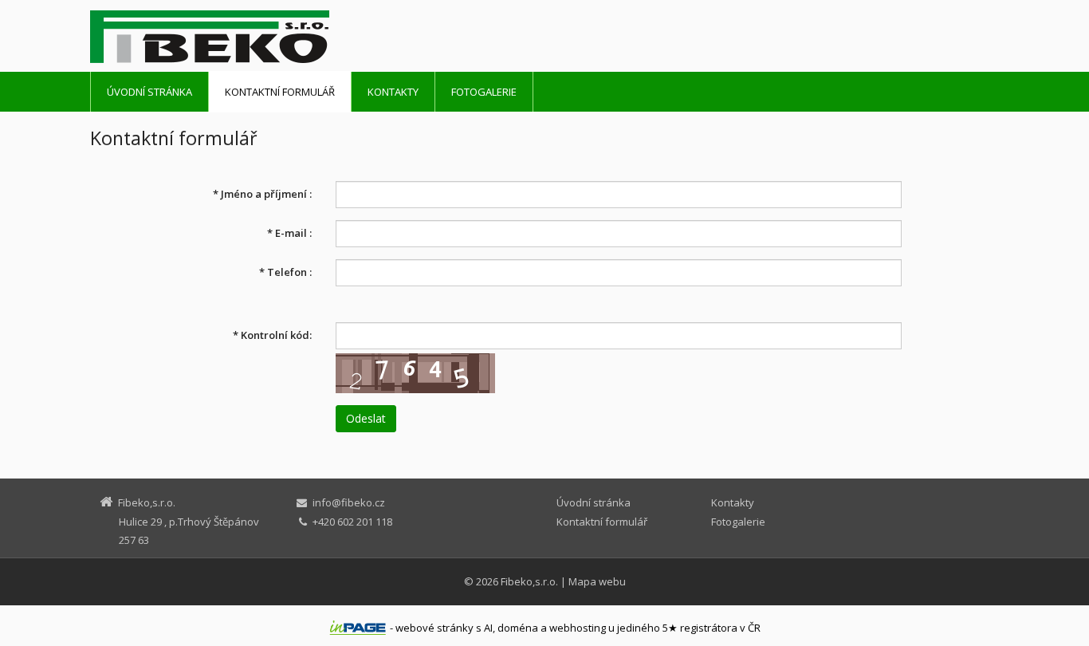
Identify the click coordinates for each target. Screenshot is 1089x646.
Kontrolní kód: (272, 335)
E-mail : (289, 233)
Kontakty (393, 92)
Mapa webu (597, 581)
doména (517, 627)
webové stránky (434, 627)
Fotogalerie (484, 92)
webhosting (577, 627)
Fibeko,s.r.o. (529, 581)
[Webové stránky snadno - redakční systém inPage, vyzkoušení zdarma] (357, 628)
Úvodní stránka (149, 92)
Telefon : (285, 272)
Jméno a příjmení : (262, 194)
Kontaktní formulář (280, 92)
